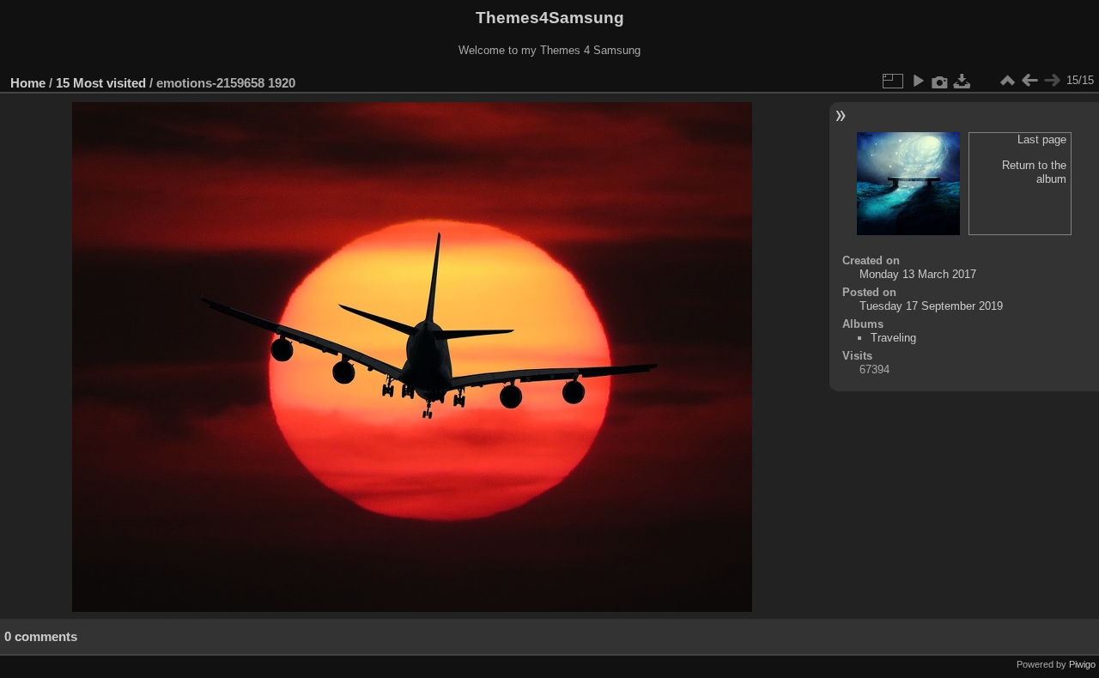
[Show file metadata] (940, 81)
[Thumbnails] (1007, 81)
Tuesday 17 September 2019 (931, 306)
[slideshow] (918, 81)
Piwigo (1082, 664)
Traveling (893, 337)
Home (28, 83)
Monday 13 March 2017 (917, 274)
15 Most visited (101, 83)
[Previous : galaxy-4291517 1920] (1029, 81)
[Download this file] (962, 81)
